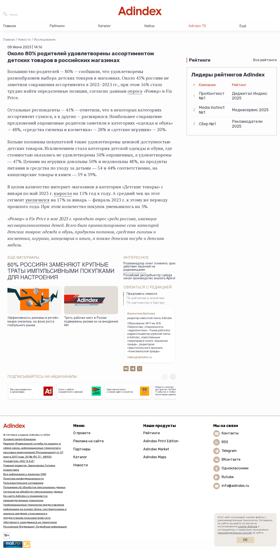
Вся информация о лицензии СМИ (24, 474)
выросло (63, 193)
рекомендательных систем (235, 532)
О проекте (81, 433)
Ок (245, 540)
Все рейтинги (265, 60)
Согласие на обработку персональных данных (33, 491)
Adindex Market (156, 449)
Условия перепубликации (19, 439)
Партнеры (81, 449)
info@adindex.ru (235, 486)
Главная (9, 40)
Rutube (228, 477)
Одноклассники (235, 468)
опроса (135, 91)
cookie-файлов (247, 526)
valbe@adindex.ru (139, 357)
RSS (225, 442)
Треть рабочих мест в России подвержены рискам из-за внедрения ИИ (91, 322)
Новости (24, 40)
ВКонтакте (231, 459)
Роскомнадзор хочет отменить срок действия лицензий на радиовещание (149, 267)
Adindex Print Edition (160, 441)
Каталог (80, 457)
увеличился (37, 200)
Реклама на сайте (88, 441)
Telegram (229, 451)
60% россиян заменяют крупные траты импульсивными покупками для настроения (60, 272)
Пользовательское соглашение (23, 482)
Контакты (230, 433)
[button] (173, 377)
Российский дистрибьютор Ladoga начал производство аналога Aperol (149, 277)
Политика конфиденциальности (23, 478)
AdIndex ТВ (197, 26)
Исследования (44, 40)
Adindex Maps (154, 457)
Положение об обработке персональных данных (34, 487)
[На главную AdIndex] (140, 11)
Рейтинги (151, 433)
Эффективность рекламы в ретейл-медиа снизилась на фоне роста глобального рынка (33, 322)
